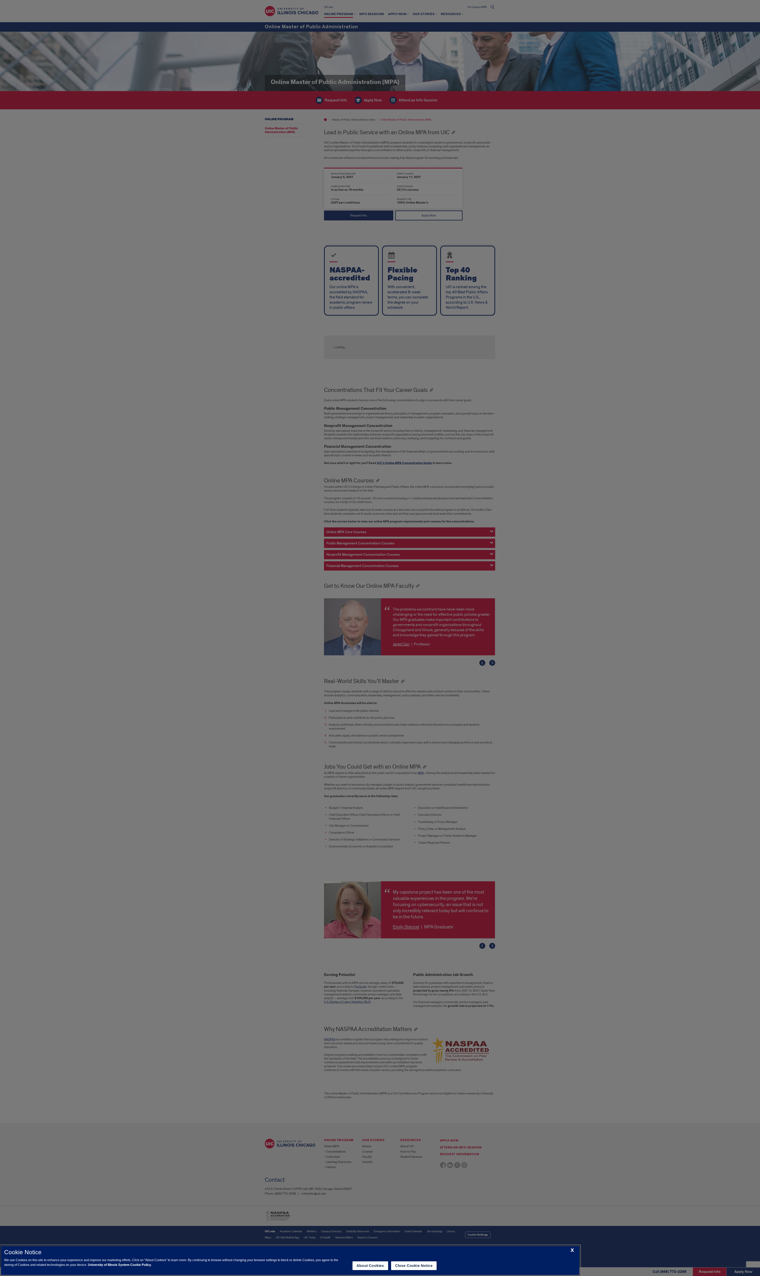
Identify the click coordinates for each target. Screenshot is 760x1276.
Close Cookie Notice (414, 1266)
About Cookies (370, 1266)
